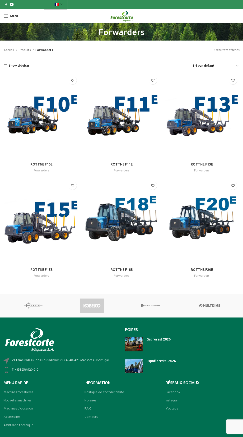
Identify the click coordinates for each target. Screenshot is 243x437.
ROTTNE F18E (122, 269)
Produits (25, 50)
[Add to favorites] (72, 80)
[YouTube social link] (12, 4)
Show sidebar (19, 66)
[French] (54, 5)
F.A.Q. (88, 408)
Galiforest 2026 (158, 339)
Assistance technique (18, 425)
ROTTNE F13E (202, 164)
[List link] (61, 370)
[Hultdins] (209, 305)
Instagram (172, 400)
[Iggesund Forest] (151, 305)
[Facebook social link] (6, 4)
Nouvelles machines (17, 400)
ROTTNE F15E (41, 269)
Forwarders (41, 170)
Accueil (9, 50)
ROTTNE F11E (122, 164)
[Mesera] (33, 305)
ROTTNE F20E (202, 269)
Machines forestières (18, 392)
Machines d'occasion (18, 408)
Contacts (91, 417)
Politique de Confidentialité (104, 392)
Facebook (173, 392)
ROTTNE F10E (41, 164)
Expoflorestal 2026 (161, 361)
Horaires (90, 400)
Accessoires (12, 417)
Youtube (172, 408)
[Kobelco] (91, 305)
